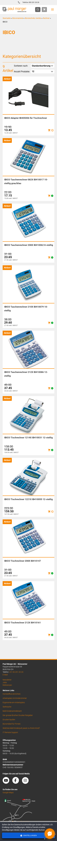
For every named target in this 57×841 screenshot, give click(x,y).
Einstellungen (30, 835)
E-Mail (5, 675)
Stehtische (7, 707)
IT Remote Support (10, 732)
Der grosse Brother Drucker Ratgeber (18, 715)
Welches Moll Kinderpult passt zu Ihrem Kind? (21, 728)
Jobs (5, 682)
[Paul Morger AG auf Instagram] (26, 783)
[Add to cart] (49, 130)
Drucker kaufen (9, 719)
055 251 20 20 (30, 2)
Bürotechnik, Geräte (33, 18)
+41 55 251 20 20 (16, 672)
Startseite (7, 18)
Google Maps (8, 792)
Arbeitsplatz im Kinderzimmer (15, 698)
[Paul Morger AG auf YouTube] (7, 783)
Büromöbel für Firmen (12, 724)
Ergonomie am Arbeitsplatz (14, 702)
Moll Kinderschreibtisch (12, 711)
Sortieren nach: (21, 66)
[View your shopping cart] (44, 9)
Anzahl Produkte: (22, 71)
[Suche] (38, 9)
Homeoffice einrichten (12, 694)
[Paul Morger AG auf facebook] (17, 783)
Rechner (46, 18)
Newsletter (7, 680)
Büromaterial (17, 18)
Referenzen (7, 685)
